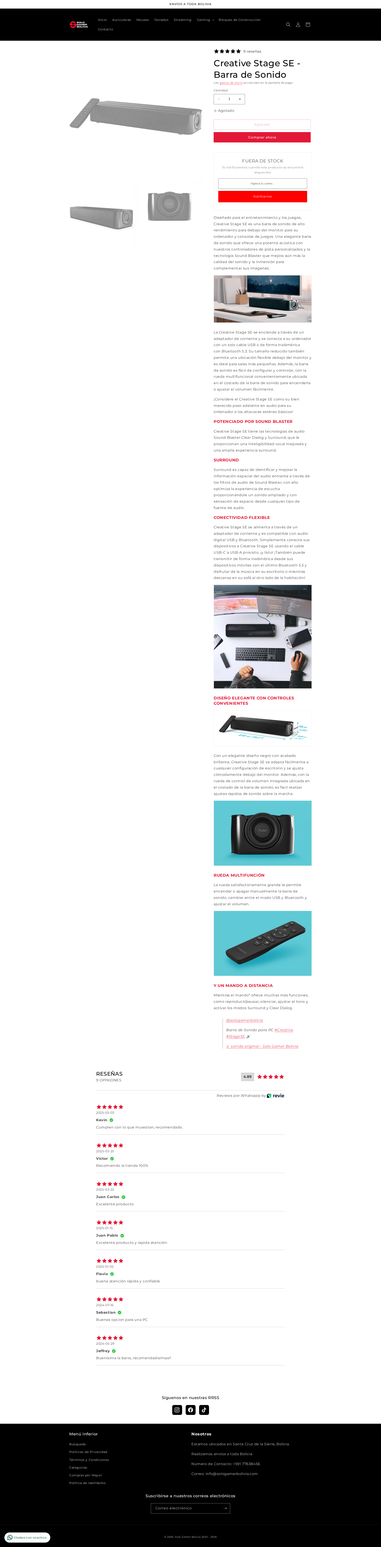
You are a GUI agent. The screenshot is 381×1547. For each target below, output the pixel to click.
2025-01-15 (104, 1228)
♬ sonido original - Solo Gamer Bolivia (262, 1046)
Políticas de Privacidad (88, 1452)
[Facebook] (191, 1410)
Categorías (78, 1468)
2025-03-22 (105, 1189)
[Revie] (275, 1095)
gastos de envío (231, 82)
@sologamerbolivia (244, 1020)
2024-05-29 (105, 1344)
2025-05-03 (105, 1113)
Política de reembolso (87, 1483)
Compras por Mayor (85, 1475)
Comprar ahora (262, 137)
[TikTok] (204, 1410)
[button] (205, 19)
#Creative (284, 1030)
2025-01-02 (105, 1267)
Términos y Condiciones (89, 1460)
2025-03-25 (105, 1151)
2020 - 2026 (209, 1536)
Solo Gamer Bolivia (188, 1536)
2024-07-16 (105, 1305)
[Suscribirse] (225, 1508)
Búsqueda (77, 1444)
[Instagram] (177, 1410)
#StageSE (235, 1036)
